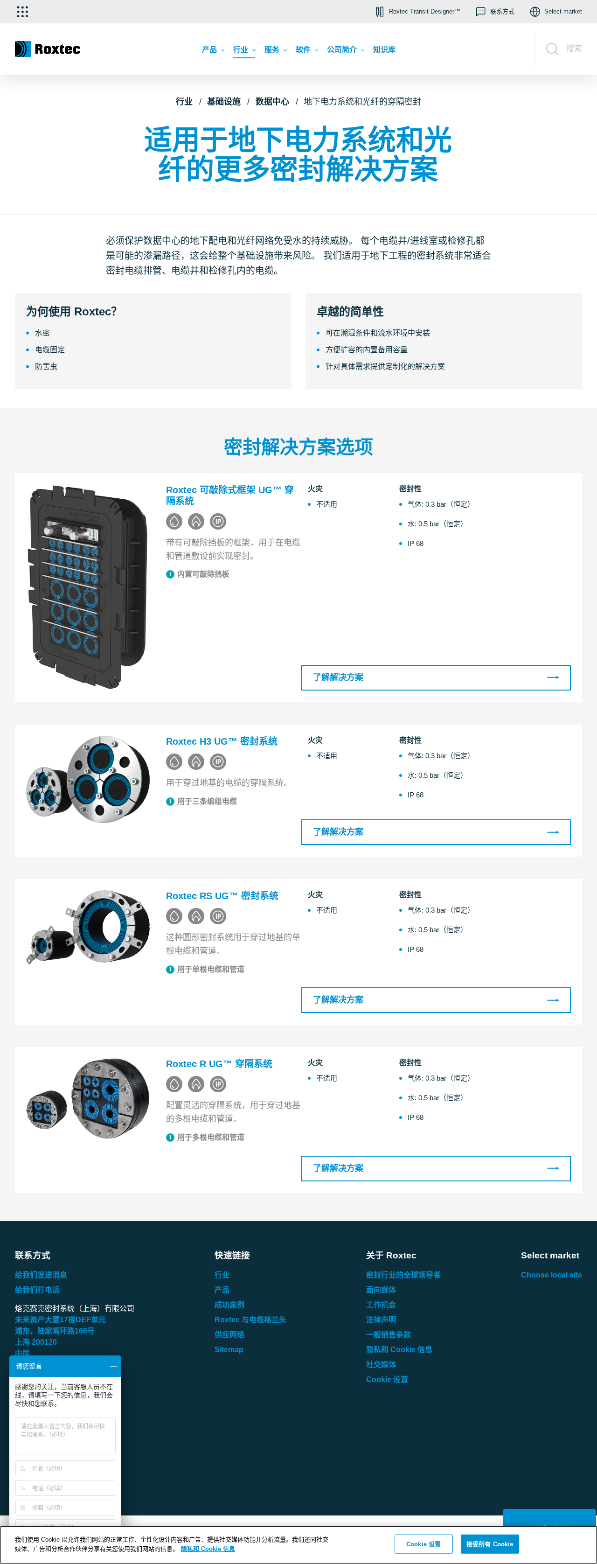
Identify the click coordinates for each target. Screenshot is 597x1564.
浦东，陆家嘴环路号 (55, 1331)
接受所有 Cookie (489, 1544)
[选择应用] (22, 11)
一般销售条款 (388, 1335)
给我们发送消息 (41, 1275)
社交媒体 (381, 1364)
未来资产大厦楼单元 (60, 1320)
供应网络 (229, 1335)
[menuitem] (213, 51)
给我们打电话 (37, 1290)
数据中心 (272, 101)
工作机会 (381, 1305)
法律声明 (381, 1320)
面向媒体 (381, 1290)
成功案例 (229, 1305)
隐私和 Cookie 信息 (399, 1350)
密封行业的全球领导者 (403, 1275)
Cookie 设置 (387, 1379)
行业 (184, 101)
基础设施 (224, 101)
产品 (222, 1290)
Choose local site (551, 1275)
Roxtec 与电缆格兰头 (250, 1320)
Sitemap (229, 1350)
